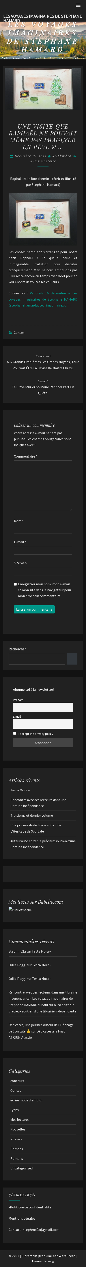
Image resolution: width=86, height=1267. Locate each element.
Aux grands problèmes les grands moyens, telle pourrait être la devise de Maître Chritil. (43, 362)
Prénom (18, 700)
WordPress (67, 1256)
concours (17, 1081)
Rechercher (17, 649)
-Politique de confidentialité (30, 1207)
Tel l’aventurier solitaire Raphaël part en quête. (43, 387)
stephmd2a (61, 156)
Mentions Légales (22, 1218)
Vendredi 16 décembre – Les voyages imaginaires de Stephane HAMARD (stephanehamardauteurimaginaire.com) (43, 299)
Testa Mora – (20, 790)
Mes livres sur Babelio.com (36, 901)
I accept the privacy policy (35, 734)
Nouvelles (17, 1129)
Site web (20, 563)
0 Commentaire (43, 161)
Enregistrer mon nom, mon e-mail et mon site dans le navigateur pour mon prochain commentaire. (44, 590)
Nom (19, 521)
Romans (16, 1149)
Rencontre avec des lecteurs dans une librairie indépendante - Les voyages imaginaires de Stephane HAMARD (43, 998)
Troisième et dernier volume (31, 815)
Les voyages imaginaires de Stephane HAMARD (42, 17)
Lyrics (14, 1110)
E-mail (20, 542)
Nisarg (49, 1261)
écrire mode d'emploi (26, 1100)
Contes (19, 332)
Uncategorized (21, 1168)
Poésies (16, 1139)
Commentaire (25, 456)
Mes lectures (19, 1119)
